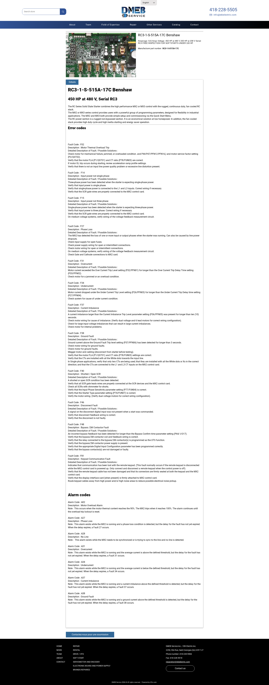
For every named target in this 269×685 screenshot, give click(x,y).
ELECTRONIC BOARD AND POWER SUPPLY (91, 666)
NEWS (59, 650)
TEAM (59, 654)
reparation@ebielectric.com (178, 662)
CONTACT (60, 662)
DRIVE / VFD (78, 654)
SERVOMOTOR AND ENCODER (86, 662)
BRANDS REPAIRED (81, 670)
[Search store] (63, 12)
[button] (133, 24)
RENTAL (76, 650)
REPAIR (76, 646)
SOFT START (78, 658)
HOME (59, 646)
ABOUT (59, 658)
